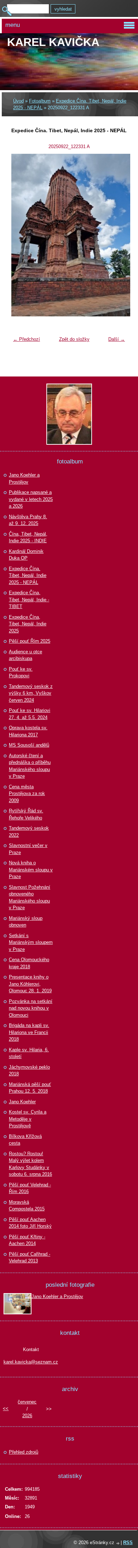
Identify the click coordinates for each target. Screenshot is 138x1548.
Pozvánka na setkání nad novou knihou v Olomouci (30, 1008)
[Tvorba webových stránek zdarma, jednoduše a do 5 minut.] (118, 1543)
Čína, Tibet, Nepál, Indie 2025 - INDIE (28, 537)
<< (5, 1408)
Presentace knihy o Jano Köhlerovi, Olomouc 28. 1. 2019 (30, 983)
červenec (27, 1401)
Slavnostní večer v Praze (28, 849)
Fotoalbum (40, 101)
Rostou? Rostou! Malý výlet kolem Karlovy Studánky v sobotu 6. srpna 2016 (30, 1164)
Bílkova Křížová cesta (25, 1140)
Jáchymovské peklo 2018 (29, 1070)
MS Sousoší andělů (29, 745)
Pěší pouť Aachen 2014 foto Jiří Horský (30, 1223)
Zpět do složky (74, 339)
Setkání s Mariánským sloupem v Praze (31, 942)
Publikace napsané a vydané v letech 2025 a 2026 (31, 499)
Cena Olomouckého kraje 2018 (29, 963)
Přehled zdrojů (23, 1452)
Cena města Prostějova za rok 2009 (27, 793)
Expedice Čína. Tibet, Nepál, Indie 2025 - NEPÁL (27, 575)
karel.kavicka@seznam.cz (31, 1362)
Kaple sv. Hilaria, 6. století (29, 1053)
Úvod (18, 101)
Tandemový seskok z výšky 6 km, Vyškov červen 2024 (31, 693)
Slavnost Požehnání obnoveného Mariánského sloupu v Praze (29, 897)
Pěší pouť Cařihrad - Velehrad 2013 (29, 1257)
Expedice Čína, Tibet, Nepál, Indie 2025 (27, 623)
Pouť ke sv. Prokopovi (21, 672)
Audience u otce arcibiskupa (25, 655)
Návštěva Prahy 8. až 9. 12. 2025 (28, 520)
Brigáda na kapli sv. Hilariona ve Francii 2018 (29, 1032)
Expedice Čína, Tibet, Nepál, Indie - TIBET (29, 599)
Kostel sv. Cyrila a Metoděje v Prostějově (27, 1118)
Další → (116, 339)
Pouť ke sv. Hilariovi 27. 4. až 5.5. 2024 (29, 714)
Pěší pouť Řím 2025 (29, 641)
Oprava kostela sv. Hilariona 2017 (28, 731)
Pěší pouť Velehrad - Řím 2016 (30, 1188)
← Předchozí (26, 339)
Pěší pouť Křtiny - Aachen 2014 (27, 1240)
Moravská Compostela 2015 (27, 1205)
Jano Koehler (22, 1101)
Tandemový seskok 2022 (29, 831)
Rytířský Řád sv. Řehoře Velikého (26, 814)
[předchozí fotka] (21, 235)
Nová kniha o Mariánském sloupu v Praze (31, 869)
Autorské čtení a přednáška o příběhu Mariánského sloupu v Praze (30, 766)
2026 (27, 1415)
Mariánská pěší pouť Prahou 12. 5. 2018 (30, 1088)
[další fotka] (117, 235)
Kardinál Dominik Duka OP (26, 555)
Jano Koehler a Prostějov (24, 478)
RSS (128, 1542)
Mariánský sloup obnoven (25, 922)
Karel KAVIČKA (53, 42)
